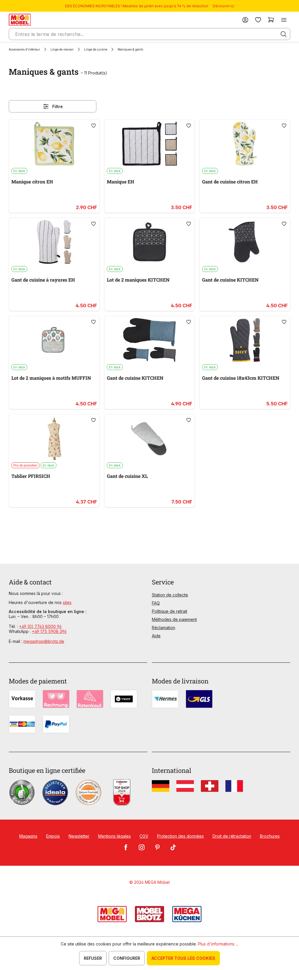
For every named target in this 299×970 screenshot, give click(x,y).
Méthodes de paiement (174, 619)
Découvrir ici (223, 6)
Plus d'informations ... (218, 943)
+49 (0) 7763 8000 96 (40, 626)
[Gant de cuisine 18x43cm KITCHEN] (245, 340)
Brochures (270, 836)
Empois (53, 836)
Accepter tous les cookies (183, 958)
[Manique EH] (150, 144)
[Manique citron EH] (54, 144)
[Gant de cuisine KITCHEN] (245, 242)
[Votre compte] (245, 20)
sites (67, 602)
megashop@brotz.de (43, 641)
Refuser (93, 958)
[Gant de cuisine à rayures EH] (54, 242)
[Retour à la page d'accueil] (20, 20)
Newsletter (79, 836)
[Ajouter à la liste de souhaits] (93, 125)
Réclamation (163, 627)
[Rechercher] (283, 34)
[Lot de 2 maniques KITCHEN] (150, 242)
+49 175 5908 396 (49, 631)
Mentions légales (114, 836)
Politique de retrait (169, 611)
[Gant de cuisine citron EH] (245, 144)
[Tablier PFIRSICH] (54, 438)
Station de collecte (170, 594)
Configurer (126, 958)
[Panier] (271, 20)
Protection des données (180, 836)
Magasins (28, 836)
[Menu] (283, 20)
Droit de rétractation (232, 836)
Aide (156, 635)
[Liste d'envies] (258, 20)
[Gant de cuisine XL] (150, 438)
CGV (144, 836)
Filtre (57, 106)
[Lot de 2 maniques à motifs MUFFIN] (54, 340)
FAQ (156, 603)
